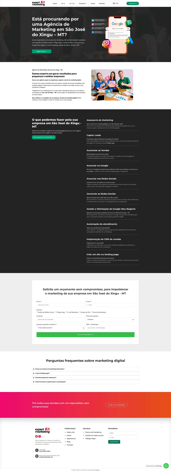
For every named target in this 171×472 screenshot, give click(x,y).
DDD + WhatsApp (92, 324)
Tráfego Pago (60, 312)
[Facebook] (36, 436)
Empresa (40, 316)
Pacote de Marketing (99, 312)
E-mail (88, 301)
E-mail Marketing (72, 312)
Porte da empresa (92, 316)
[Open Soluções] (86, 3)
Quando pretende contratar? (46, 324)
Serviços (39, 310)
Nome (39, 301)
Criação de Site (85, 312)
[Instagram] (39, 436)
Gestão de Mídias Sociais (46, 312)
